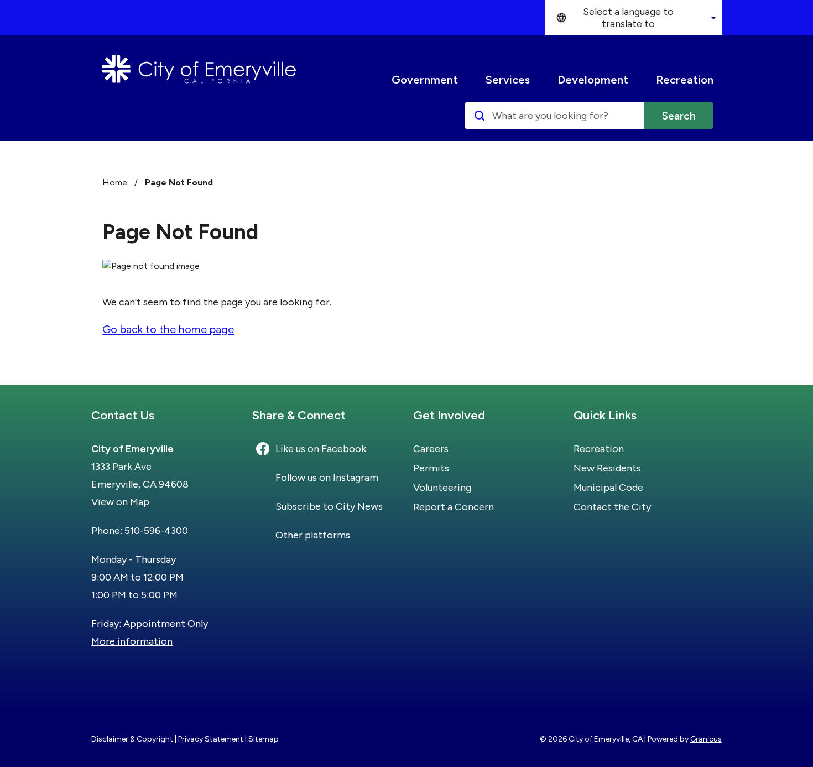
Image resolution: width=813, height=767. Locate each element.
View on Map (120, 502)
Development (592, 79)
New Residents (607, 468)
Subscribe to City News (329, 506)
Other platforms (312, 535)
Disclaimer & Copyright (132, 739)
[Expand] (469, 80)
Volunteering (442, 487)
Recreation (684, 79)
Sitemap (263, 739)
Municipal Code (608, 487)
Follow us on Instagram (326, 477)
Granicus (706, 739)
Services (508, 79)
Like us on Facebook (320, 449)
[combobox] (633, 17)
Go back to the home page (168, 329)
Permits (431, 468)
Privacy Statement (210, 739)
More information (132, 641)
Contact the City (612, 507)
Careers (431, 449)
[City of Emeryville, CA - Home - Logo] (199, 69)
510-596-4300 (156, 531)
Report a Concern (453, 507)
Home (114, 182)
